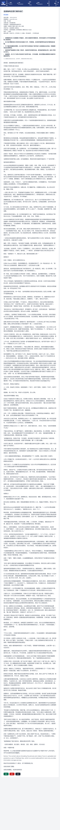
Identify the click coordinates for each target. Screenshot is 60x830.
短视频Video (30, 3)
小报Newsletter (20, 3)
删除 (12, 774)
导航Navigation (40, 3)
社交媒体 (49, 3)
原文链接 (6, 14)
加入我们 (55, 3)
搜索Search (10, 3)
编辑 (6, 774)
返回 (18, 774)
